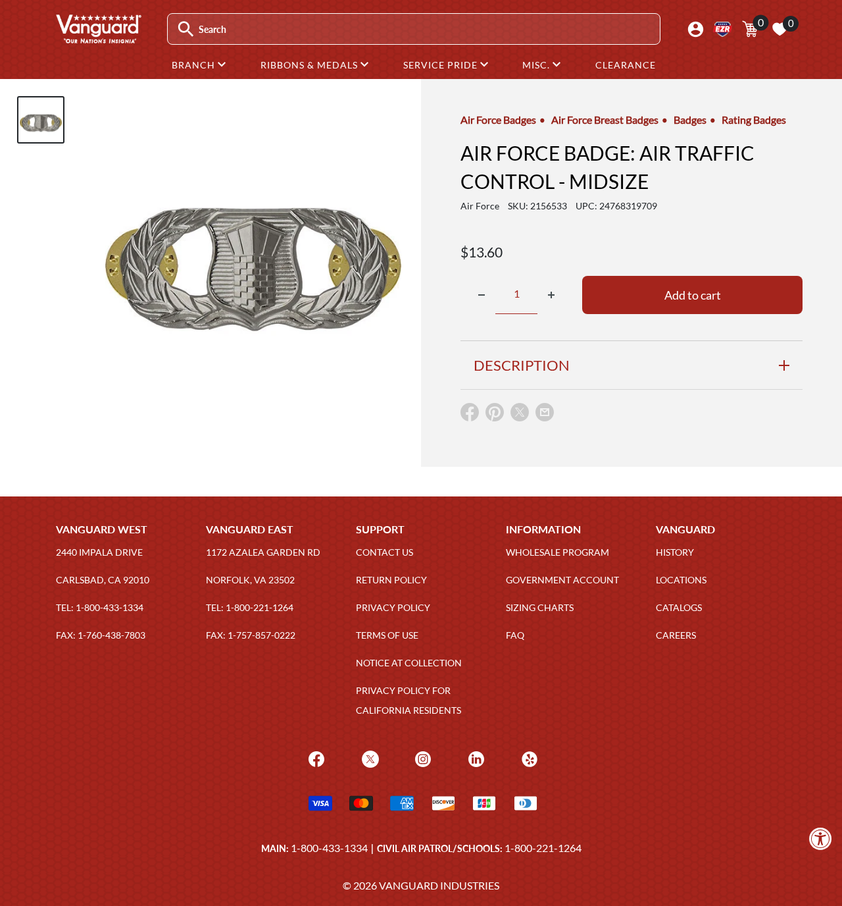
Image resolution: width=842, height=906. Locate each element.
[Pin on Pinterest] (494, 415)
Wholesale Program (557, 552)
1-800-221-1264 (543, 847)
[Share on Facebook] (469, 415)
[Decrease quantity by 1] (481, 295)
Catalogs (679, 607)
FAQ (515, 635)
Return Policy (391, 579)
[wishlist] (779, 29)
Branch (195, 64)
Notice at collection (409, 662)
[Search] (186, 29)
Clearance (625, 64)
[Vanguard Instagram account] (421, 757)
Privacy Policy (393, 607)
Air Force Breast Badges (604, 119)
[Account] (695, 29)
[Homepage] (98, 38)
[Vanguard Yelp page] (527, 757)
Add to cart (692, 295)
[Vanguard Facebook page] (314, 757)
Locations (681, 579)
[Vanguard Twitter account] (369, 757)
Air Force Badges (498, 119)
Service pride (441, 64)
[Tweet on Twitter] (519, 415)
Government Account (562, 579)
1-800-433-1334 (329, 847)
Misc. (537, 64)
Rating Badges (754, 119)
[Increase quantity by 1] (551, 295)
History (675, 552)
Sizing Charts (540, 607)
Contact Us (384, 552)
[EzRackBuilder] (722, 29)
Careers (676, 635)
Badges (690, 119)
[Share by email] (544, 413)
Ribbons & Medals (310, 64)
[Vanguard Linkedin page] (474, 757)
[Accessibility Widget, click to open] (820, 838)
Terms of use (387, 635)
